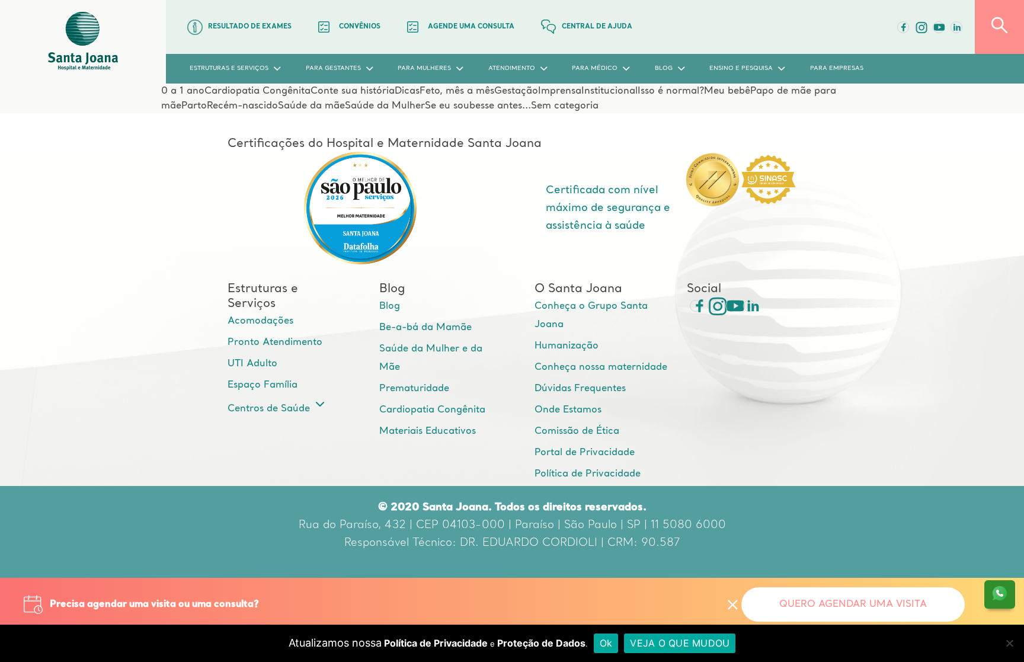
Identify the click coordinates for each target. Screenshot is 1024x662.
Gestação (516, 91)
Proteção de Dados (541, 643)
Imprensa (559, 91)
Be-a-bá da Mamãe (425, 327)
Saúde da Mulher (385, 106)
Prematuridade (414, 389)
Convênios (359, 27)
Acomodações (260, 321)
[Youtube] (939, 27)
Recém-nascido (242, 106)
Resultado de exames (250, 27)
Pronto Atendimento (275, 342)
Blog (389, 306)
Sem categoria (565, 106)
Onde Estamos (568, 410)
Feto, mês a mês (457, 91)
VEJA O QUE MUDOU (679, 643)
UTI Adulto (252, 364)
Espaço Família (262, 385)
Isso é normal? (671, 91)
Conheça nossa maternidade (601, 367)
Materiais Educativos (427, 431)
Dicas (407, 91)
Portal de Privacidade (585, 453)
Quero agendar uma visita (853, 604)
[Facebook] (903, 27)
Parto (194, 106)
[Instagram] (713, 306)
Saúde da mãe (311, 106)
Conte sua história (353, 91)
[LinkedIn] (956, 27)
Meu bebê (727, 91)
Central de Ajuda (597, 27)
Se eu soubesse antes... (478, 106)
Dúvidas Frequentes (580, 389)
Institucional (609, 91)
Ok (606, 643)
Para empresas (836, 68)
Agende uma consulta (471, 27)
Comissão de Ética (577, 431)
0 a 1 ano (182, 91)
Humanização (567, 346)
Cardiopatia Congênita (257, 91)
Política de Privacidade (588, 474)
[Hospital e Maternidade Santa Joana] (83, 42)
